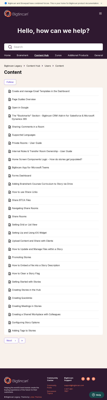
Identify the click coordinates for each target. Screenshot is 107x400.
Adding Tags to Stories (23, 330)
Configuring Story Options (25, 322)
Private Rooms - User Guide (26, 143)
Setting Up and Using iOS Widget (29, 232)
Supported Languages (23, 135)
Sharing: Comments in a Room (27, 126)
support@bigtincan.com (74, 385)
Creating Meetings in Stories (26, 306)
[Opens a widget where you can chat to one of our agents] (96, 395)
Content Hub (33, 65)
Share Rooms (18, 216)
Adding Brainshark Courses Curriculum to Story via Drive (42, 183)
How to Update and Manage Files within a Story (37, 249)
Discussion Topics (51, 392)
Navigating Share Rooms (24, 208)
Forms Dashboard (21, 175)
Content (59, 65)
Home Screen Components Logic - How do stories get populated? (46, 159)
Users (48, 65)
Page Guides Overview (23, 99)
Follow (10, 82)
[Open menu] (100, 13)
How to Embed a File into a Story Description (35, 265)
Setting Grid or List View (24, 224)
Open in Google (19, 107)
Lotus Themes (36, 397)
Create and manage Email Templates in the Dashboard (40, 91)
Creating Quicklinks (21, 298)
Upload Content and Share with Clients (32, 241)
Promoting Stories (21, 257)
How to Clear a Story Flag (25, 273)
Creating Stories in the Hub (26, 289)
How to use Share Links (24, 192)
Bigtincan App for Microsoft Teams (30, 167)
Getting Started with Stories (26, 281)
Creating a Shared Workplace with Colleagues (35, 314)
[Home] (16, 13)
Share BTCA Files (21, 200)
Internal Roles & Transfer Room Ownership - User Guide (41, 151)
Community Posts (51, 386)
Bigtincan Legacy (13, 65)
